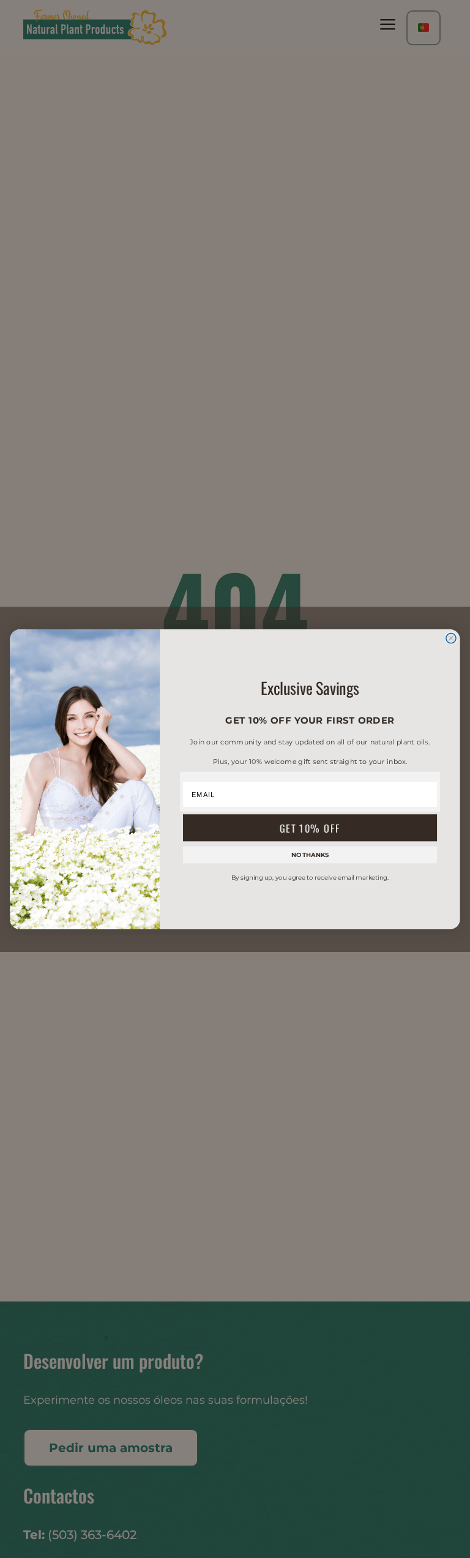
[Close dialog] (451, 638)
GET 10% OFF (310, 827)
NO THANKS (310, 854)
